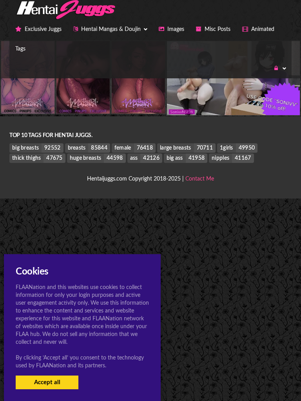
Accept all (47, 382)
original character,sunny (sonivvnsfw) (233, 99)
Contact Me (199, 179)
